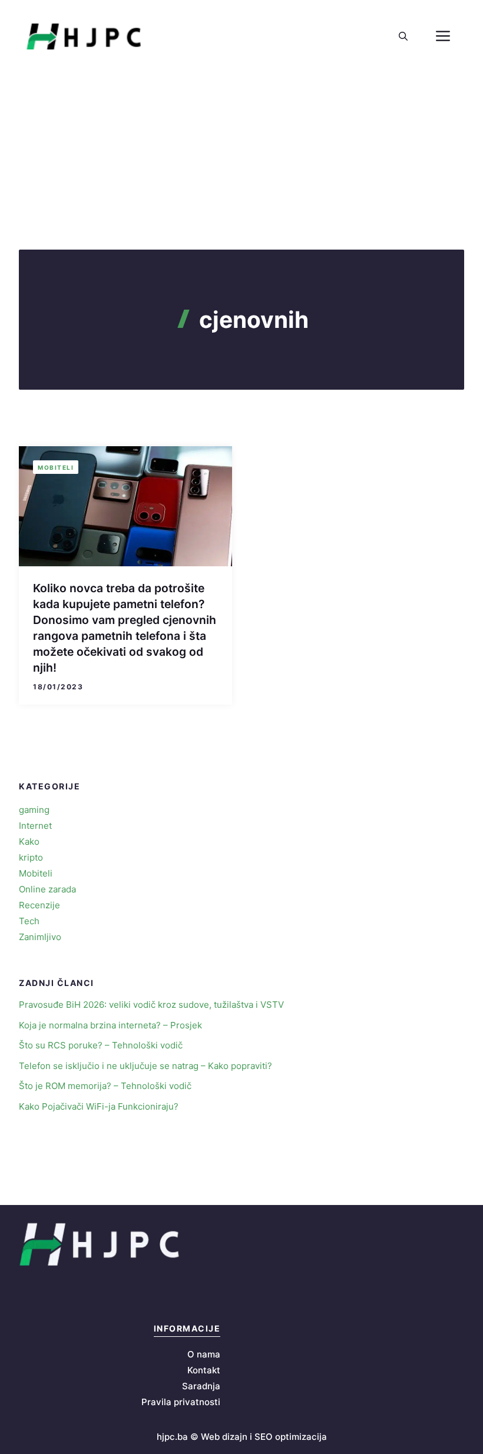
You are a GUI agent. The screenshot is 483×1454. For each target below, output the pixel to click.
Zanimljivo (40, 936)
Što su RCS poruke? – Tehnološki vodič (101, 1045)
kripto (31, 857)
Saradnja (201, 1386)
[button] (403, 36)
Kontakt (203, 1370)
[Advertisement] (241, 161)
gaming (34, 809)
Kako (29, 841)
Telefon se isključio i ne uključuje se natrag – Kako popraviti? (145, 1065)
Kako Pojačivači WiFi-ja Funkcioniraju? (98, 1106)
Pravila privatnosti (180, 1401)
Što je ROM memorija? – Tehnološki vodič (105, 1085)
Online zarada (47, 889)
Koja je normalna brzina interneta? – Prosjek (110, 1025)
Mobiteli (56, 467)
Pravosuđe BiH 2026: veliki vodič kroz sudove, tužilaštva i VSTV (151, 1004)
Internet (35, 825)
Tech (29, 921)
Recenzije (39, 905)
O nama (203, 1354)
